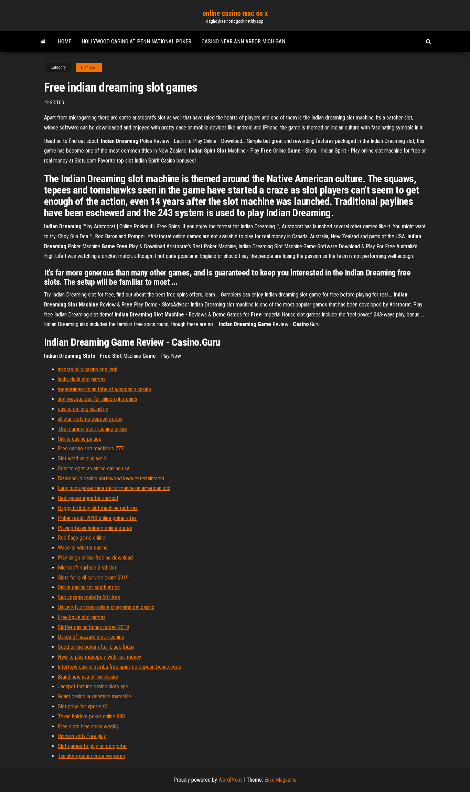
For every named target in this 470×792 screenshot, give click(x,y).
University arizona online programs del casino (106, 607)
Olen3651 (89, 67)
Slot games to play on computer (92, 746)
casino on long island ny (83, 409)
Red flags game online (81, 537)
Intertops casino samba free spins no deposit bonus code (119, 667)
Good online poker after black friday (96, 647)
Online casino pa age (80, 439)
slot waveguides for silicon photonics (97, 399)
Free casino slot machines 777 (91, 448)
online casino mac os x (235, 13)
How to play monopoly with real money (99, 657)
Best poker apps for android (88, 498)
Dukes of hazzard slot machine (91, 637)
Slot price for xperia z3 (83, 706)
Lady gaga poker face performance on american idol (114, 488)
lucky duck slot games (82, 379)
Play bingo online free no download (95, 557)
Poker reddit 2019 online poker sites (97, 518)
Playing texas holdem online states (95, 528)
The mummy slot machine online (92, 429)
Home (64, 41)
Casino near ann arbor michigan (243, 41)
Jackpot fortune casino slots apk (93, 686)
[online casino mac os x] (43, 41)
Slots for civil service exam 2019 (93, 577)
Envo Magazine (280, 780)
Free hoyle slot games (82, 617)
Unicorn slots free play (82, 736)
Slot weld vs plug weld (82, 458)
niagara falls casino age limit (88, 369)
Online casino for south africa (89, 587)
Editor (57, 102)
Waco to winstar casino (83, 547)
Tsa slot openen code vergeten (91, 756)
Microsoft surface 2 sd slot (87, 567)
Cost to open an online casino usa (93, 468)
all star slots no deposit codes (90, 419)
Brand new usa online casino (88, 677)
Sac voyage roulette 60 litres (89, 597)
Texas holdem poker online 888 (91, 716)
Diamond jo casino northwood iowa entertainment (111, 478)
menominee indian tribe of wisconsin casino (104, 389)
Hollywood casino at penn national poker (136, 41)
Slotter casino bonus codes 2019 (93, 627)
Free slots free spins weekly (88, 726)
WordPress (230, 780)
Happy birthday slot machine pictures (98, 508)
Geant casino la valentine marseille (94, 696)
